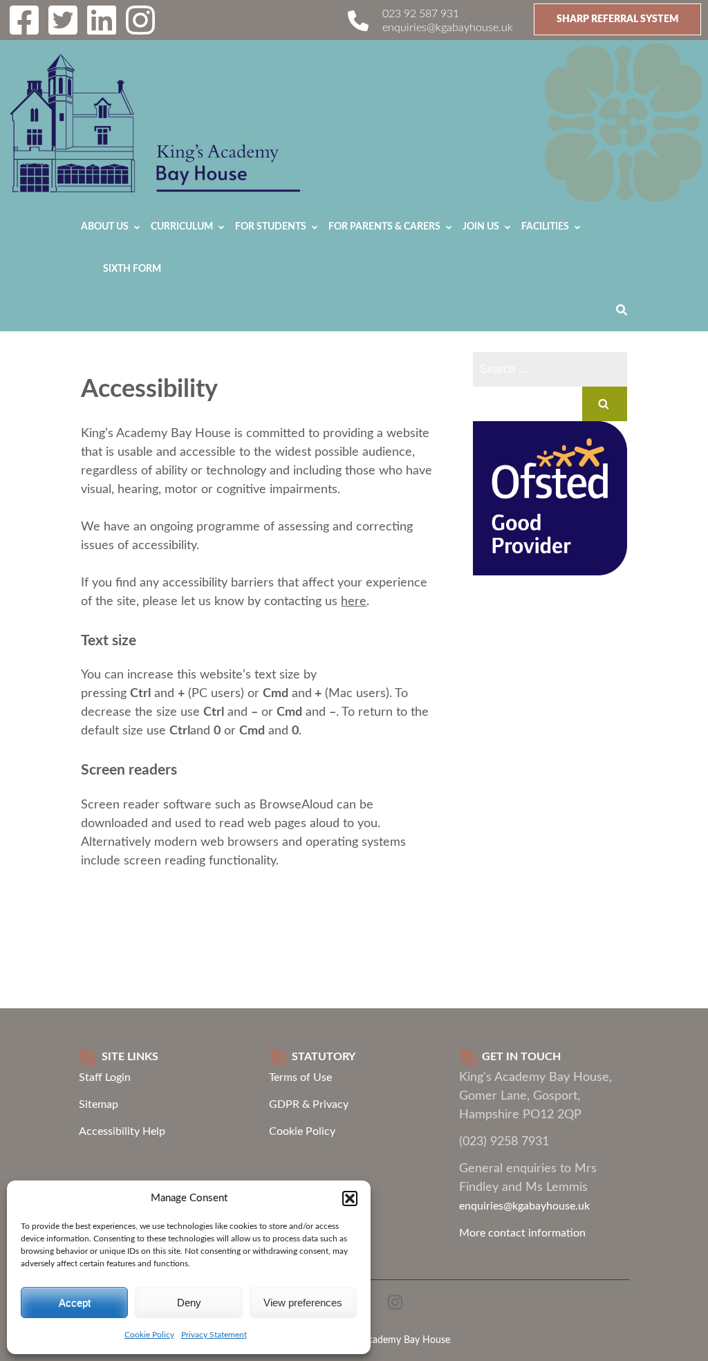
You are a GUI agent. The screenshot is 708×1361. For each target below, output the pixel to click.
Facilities (545, 227)
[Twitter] (62, 29)
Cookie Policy (149, 1335)
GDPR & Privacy (308, 1104)
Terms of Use (300, 1077)
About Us (105, 227)
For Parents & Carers (384, 227)
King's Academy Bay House (392, 1340)
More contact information (522, 1233)
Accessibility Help (122, 1131)
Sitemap (98, 1104)
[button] (350, 1198)
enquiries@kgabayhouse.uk (447, 27)
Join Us (481, 227)
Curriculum (182, 227)
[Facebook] (24, 29)
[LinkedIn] (101, 29)
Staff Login (105, 1077)
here (353, 601)
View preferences (302, 1302)
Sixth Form (132, 269)
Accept (75, 1302)
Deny (189, 1302)
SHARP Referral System (617, 19)
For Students (270, 227)
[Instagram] (140, 29)
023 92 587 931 (420, 13)
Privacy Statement (214, 1335)
